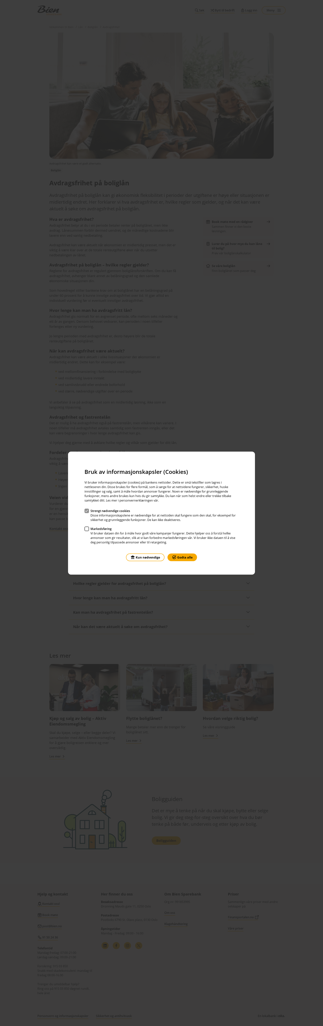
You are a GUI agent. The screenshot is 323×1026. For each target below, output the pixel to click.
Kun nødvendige (148, 557)
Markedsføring (101, 529)
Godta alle (185, 557)
